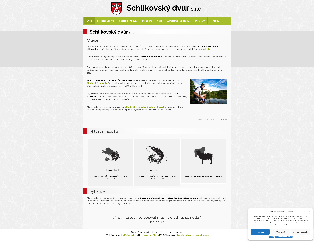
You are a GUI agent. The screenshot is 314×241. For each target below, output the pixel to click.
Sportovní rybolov (128, 21)
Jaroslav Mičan (151, 235)
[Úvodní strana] (157, 8)
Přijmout (260, 232)
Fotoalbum (199, 21)
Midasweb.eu (131, 235)
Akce (159, 21)
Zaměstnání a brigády (178, 21)
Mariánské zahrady (97, 83)
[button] (309, 211)
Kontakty (214, 21)
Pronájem (147, 21)
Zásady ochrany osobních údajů (281, 237)
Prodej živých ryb (105, 21)
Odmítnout (280, 232)
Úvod (89, 21)
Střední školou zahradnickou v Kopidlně (146, 107)
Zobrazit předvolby (300, 232)
